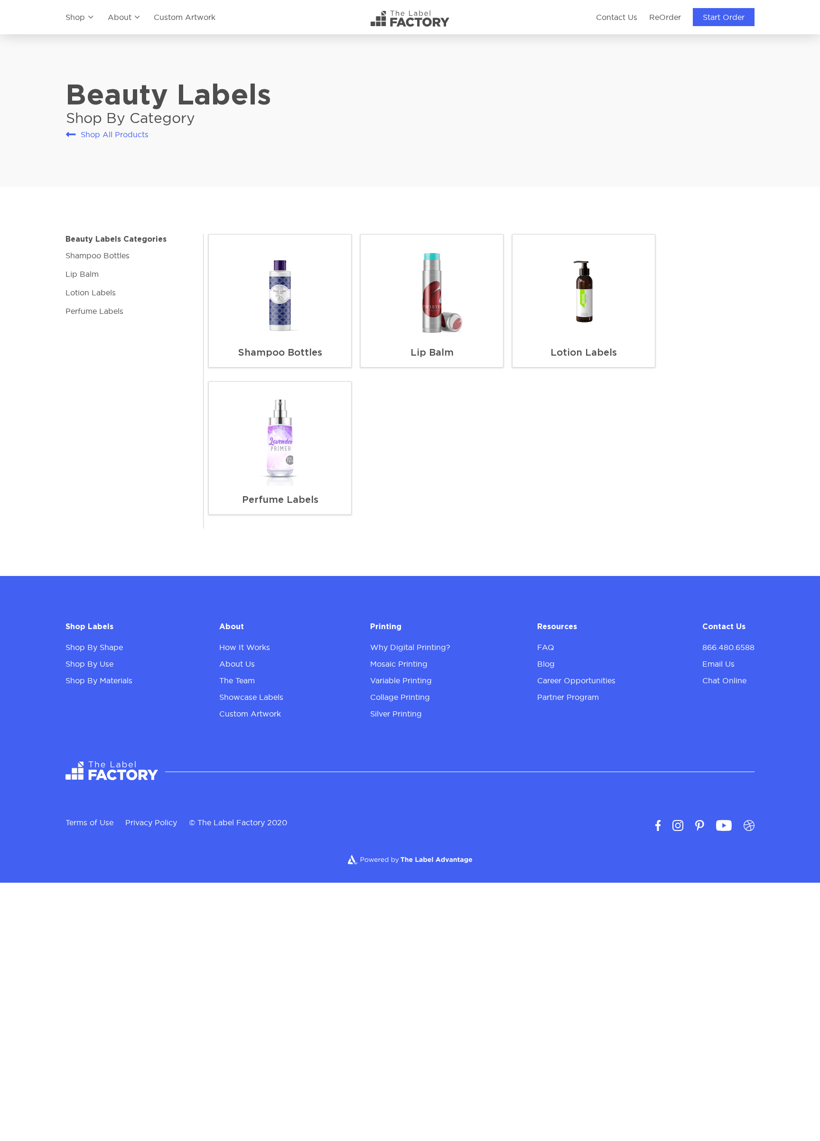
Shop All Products (114, 134)
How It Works (244, 647)
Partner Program (568, 697)
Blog (546, 664)
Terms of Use (89, 822)
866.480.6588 (728, 647)
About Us (237, 664)
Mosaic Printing (399, 664)
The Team (237, 680)
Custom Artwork (184, 17)
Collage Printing (400, 697)
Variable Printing (401, 680)
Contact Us (616, 17)
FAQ (545, 647)
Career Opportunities (576, 680)
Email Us (718, 664)
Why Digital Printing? (410, 647)
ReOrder (665, 17)
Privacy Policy (151, 822)
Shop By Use (89, 664)
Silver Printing (396, 713)
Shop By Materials (98, 680)
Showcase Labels (251, 697)
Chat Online (724, 680)
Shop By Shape (94, 647)
